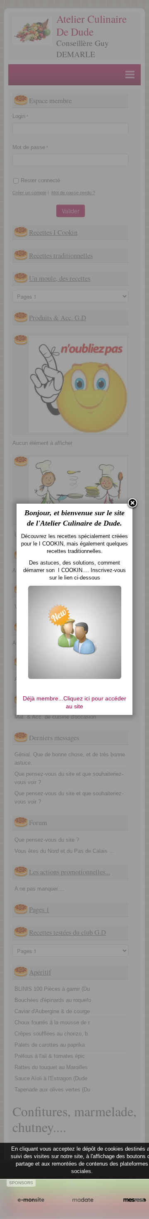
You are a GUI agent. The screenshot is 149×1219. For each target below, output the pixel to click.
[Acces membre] (74, 632)
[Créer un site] (30, 1200)
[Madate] (82, 1200)
